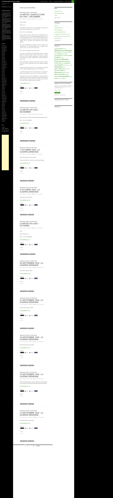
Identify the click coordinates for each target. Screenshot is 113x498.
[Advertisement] (5, 152)
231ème (60, 48)
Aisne (63, 50)
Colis (59, 53)
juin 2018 (3, 54)
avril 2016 (3, 91)
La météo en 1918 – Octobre (29, 224)
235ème (64, 48)
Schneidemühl (64, 76)
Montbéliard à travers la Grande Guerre (28, 12)
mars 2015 (3, 109)
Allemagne (68, 50)
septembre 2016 (4, 84)
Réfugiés (56, 76)
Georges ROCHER (57, 27)
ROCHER (67, 74)
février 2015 (4, 111)
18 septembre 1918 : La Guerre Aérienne (31, 338)
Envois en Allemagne (61, 59)
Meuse (64, 65)
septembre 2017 (4, 67)
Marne (60, 65)
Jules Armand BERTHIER (58, 32)
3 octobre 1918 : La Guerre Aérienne (30, 191)
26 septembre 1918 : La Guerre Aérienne (31, 264)
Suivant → (38, 445)
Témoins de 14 (57, 106)
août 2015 (3, 102)
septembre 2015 (4, 101)
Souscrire (57, 92)
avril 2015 (3, 108)
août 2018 (3, 51)
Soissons (70, 76)
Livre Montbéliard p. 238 (25, 200)
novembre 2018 (4, 47)
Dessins (55, 25)
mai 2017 (3, 72)
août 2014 (3, 119)
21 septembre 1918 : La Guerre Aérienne (31, 301)
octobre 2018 (4, 48)
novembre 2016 (4, 81)
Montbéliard (32, 140)
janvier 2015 (4, 112)
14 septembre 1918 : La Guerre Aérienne (31, 414)
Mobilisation (67, 65)
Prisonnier (57, 72)
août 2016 (3, 85)
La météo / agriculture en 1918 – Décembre (32, 15)
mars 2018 (3, 58)
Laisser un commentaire (38, 114)
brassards (62, 52)
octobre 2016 (4, 82)
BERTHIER (58, 52)
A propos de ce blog (43, 1)
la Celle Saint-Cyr (59, 63)
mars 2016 (3, 92)
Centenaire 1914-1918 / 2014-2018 (61, 99)
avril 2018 (3, 57)
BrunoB (30, 114)
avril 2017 (3, 74)
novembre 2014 (4, 115)
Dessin (61, 57)
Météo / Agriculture (24, 140)
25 (33, 445)
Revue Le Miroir (57, 38)
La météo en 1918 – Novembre (29, 111)
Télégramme (63, 78)
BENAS (55, 52)
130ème (56, 48)
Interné (68, 61)
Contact (50, 1)
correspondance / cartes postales (63, 55)
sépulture (59, 78)
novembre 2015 (4, 98)
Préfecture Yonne (65, 72)
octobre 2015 (4, 99)
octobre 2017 (4, 65)
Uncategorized (57, 40)
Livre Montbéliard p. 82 (25, 83)
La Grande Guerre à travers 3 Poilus (11, 1)
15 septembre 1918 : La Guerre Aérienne (31, 375)
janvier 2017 (4, 78)
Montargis (71, 65)
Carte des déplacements (68, 52)
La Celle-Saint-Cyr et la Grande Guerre (61, 34)
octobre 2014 (4, 116)
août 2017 (3, 68)
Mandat (56, 65)
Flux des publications (5, 128)
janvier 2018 (4, 61)
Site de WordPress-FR (5, 131)
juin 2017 (3, 71)
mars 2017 (3, 75)
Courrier (57, 57)
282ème (57, 50)
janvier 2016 (4, 95)
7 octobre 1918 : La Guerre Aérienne (30, 151)
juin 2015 (3, 105)
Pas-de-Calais (59, 70)
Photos (65, 70)
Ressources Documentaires (58, 1)
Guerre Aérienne (24, 180)
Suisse (56, 78)
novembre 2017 (4, 64)
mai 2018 (3, 55)
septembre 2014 (4, 118)
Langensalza (67, 63)
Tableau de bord (68, 1)
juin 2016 (3, 88)
